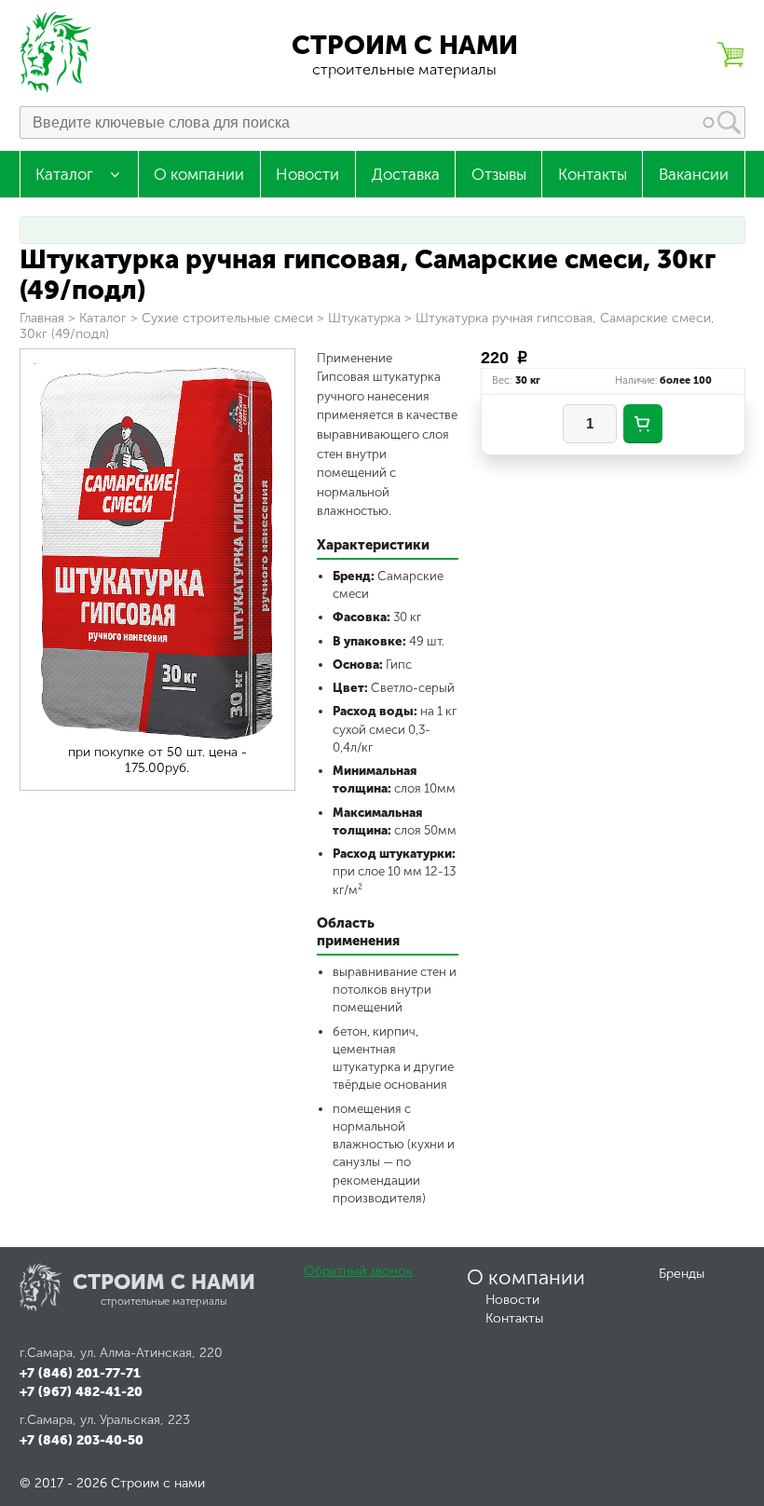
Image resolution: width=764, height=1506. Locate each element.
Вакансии (694, 174)
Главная (42, 318)
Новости (307, 174)
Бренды (681, 1274)
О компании (199, 174)
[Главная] (57, 89)
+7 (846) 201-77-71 (80, 1373)
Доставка (406, 174)
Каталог (64, 174)
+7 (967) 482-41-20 (81, 1392)
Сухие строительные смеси (227, 318)
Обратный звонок (358, 1271)
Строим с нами (405, 45)
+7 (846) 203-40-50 (81, 1440)
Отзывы (498, 174)
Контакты (592, 174)
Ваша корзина (730, 54)
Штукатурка (364, 318)
